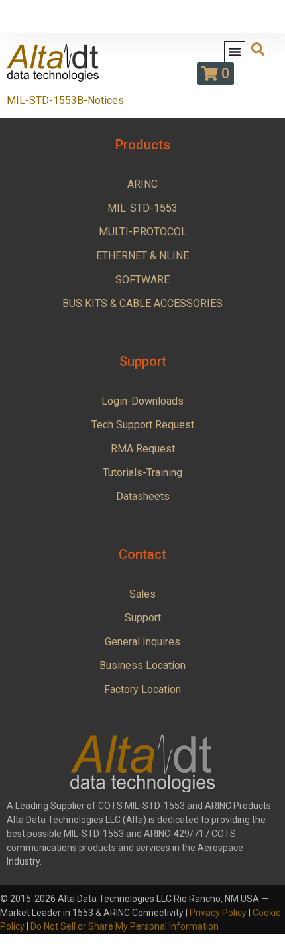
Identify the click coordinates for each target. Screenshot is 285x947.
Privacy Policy (218, 912)
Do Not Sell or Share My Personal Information (124, 926)
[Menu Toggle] (234, 51)
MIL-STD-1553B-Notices (65, 100)
